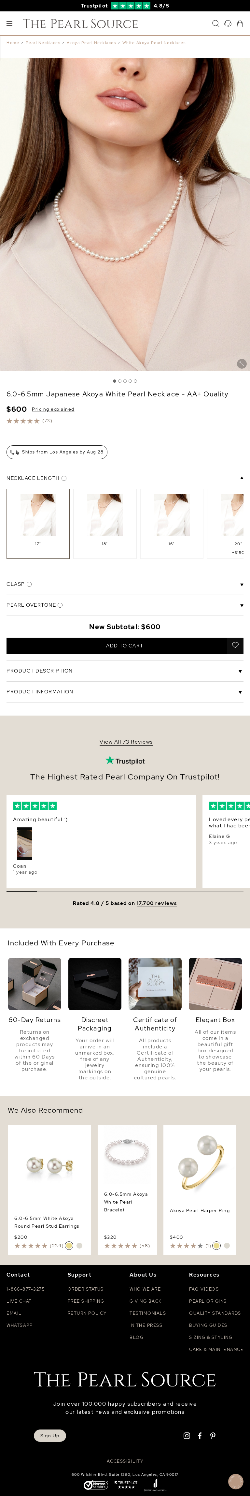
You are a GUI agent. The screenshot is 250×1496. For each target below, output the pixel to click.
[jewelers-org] (155, 1485)
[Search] (215, 23)
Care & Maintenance (216, 1349)
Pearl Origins (208, 1301)
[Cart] (239, 23)
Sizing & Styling (210, 1337)
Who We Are (145, 1289)
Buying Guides (208, 1325)
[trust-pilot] (126, 1485)
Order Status (86, 1289)
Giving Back (146, 1301)
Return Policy (87, 1313)
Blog (137, 1337)
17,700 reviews (157, 903)
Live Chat (19, 1301)
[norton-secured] (96, 1485)
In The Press (146, 1325)
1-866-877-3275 (26, 1289)
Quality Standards (215, 1313)
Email (14, 1313)
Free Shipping (86, 1301)
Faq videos (204, 1289)
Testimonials (148, 1313)
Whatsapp (20, 1325)
